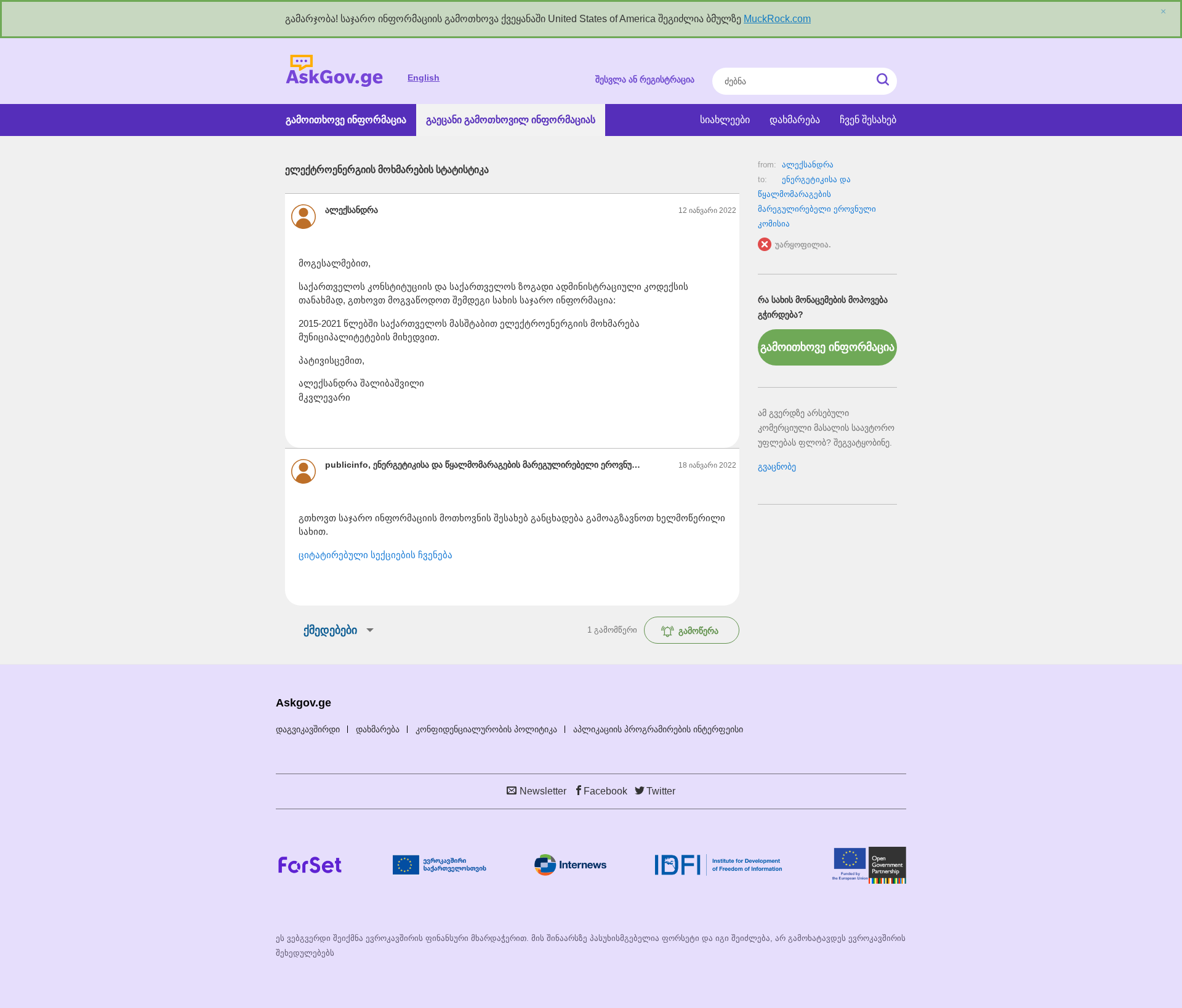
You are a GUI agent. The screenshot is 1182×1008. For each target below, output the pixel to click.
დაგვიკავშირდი (308, 729)
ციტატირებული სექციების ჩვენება (375, 555)
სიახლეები (725, 119)
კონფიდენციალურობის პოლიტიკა (486, 729)
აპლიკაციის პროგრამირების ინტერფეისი (658, 729)
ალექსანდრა (808, 164)
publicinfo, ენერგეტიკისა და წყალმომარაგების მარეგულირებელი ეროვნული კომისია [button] (486, 465)
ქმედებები (330, 630)
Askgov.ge (334, 71)
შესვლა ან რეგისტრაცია (644, 79)
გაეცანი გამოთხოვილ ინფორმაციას (510, 119)
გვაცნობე (777, 466)
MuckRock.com (777, 19)
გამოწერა (698, 631)
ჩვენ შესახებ (868, 119)
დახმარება (795, 119)
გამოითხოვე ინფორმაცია (346, 119)
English (424, 77)
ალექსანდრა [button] (351, 210)
